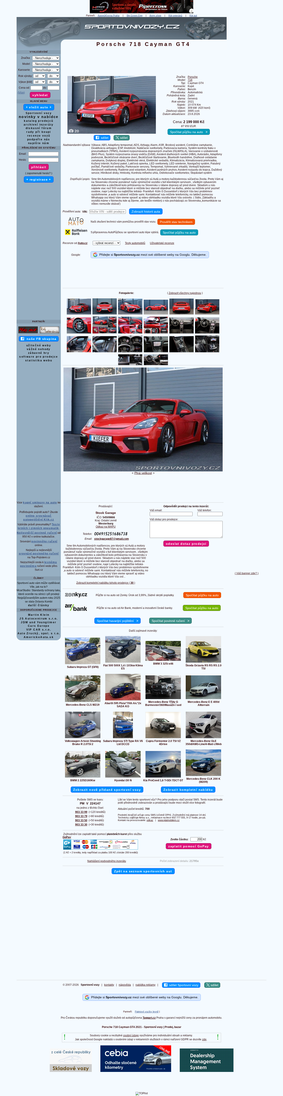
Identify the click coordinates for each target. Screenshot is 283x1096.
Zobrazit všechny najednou (185, 293)
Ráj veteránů (175, 15)
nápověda (125, 984)
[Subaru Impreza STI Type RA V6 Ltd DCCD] (123, 738)
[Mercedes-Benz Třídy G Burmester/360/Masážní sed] (163, 698)
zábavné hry (38, 353)
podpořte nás (38, 139)
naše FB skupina (40, 339)
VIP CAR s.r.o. (38, 629)
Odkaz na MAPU (106, 526)
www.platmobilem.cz (169, 820)
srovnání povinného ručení (39, 553)
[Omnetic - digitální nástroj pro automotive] (206, 1071)
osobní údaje (131, 1035)
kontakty (109, 984)
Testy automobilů (135, 243)
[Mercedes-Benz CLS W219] (82, 701)
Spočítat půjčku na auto (188, 132)
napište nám (38, 143)
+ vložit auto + (39, 107)
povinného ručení (44, 541)
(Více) (21, 92)
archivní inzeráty (39, 124)
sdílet (103, 137)
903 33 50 (81, 820)
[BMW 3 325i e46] (163, 660)
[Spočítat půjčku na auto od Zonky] (76, 596)
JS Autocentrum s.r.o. (38, 618)
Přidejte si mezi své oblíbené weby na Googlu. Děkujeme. (152, 254)
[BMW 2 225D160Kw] (82, 777)
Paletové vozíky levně (147, 1011)
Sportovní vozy (39, 113)
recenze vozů (38, 135)
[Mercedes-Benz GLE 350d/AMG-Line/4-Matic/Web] (203, 738)
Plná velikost (143, 473)
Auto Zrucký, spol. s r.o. (38, 633)
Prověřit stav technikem (176, 222)
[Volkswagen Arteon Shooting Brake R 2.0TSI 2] (82, 738)
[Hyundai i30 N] (123, 777)
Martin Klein (39, 614)
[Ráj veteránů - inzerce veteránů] (49, 333)
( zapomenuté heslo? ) (38, 173)
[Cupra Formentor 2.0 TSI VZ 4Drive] (163, 738)
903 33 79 (81, 816)
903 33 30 (81, 824)
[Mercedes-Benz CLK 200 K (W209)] (203, 775)
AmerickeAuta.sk (39, 637)
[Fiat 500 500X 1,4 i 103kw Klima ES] (123, 662)
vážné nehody (39, 349)
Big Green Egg (134, 15)
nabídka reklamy (145, 984)
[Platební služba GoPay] (101, 849)
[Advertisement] (246, 83)
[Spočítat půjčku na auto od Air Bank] (76, 610)
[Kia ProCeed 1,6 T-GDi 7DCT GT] (163, 777)
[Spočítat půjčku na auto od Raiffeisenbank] (76, 234)
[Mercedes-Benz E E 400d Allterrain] (203, 698)
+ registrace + (38, 179)
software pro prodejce (38, 356)
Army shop (155, 15)
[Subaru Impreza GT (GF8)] (82, 663)
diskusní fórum (39, 128)
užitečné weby (38, 345)
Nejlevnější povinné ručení (37, 532)
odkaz (150, 820)
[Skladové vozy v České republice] (71, 1071)
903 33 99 (81, 812)
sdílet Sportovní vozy (182, 985)
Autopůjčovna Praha (108, 15)
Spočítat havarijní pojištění (117, 621)
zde (204, 1039)
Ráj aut (193, 15)
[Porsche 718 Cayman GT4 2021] (143, 470)
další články (39, 605)
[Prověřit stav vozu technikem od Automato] (76, 224)
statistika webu (38, 360)
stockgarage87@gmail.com (111, 538)
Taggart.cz (149, 1017)
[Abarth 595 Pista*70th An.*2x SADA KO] (123, 700)
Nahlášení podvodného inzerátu (106, 861)
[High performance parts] (141, 12)
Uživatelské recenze (162, 243)
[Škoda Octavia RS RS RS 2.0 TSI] (203, 662)
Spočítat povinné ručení (170, 621)
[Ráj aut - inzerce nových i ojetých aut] (28, 333)
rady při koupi (38, 131)
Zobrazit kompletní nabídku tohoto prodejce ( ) (105, 582)
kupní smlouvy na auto (40, 502)
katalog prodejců (38, 120)
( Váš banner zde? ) (246, 573)
